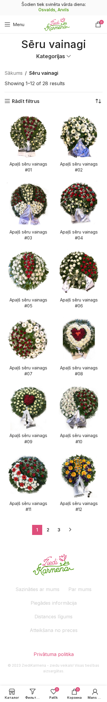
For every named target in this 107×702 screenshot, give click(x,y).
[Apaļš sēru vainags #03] (28, 203)
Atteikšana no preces (54, 630)
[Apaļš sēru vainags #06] (79, 271)
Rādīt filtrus (26, 101)
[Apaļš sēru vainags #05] (28, 271)
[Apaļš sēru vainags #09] (28, 407)
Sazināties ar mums (37, 589)
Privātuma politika (54, 654)
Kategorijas (50, 56)
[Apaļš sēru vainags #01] (28, 135)
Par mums (80, 589)
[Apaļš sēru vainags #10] (79, 407)
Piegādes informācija (54, 603)
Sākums (13, 73)
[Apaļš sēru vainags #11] (28, 474)
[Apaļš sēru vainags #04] (79, 203)
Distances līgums (53, 617)
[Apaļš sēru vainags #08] (79, 339)
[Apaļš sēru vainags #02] (79, 135)
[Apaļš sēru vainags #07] (28, 339)
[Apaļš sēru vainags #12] (79, 474)
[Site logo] (57, 24)
